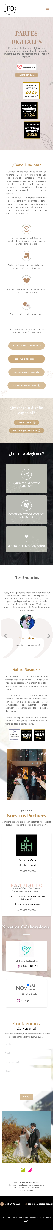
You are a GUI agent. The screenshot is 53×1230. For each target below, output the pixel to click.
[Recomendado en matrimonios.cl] (14, 735)
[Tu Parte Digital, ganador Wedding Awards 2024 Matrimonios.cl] (29, 110)
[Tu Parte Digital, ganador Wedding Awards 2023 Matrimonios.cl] (31, 90)
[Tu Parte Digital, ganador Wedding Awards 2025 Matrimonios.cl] (32, 129)
